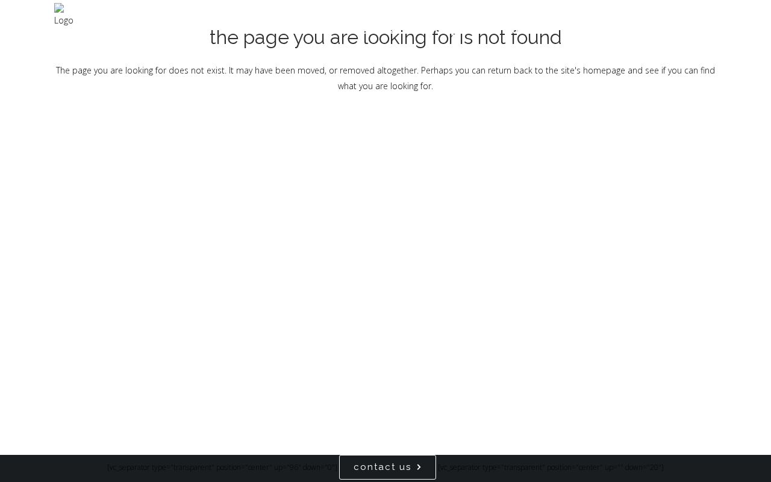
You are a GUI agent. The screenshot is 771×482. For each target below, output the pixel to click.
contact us (382, 467)
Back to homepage (385, 136)
